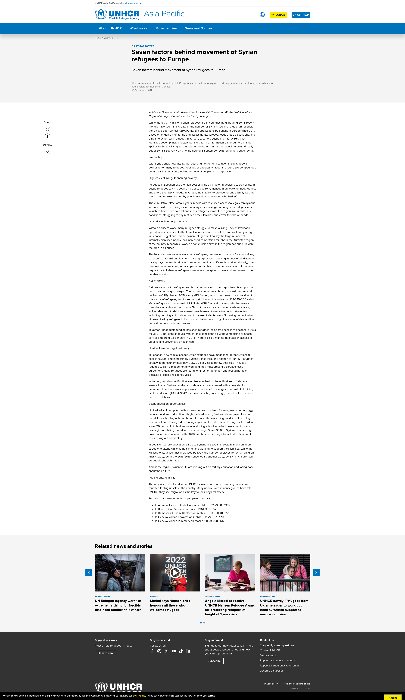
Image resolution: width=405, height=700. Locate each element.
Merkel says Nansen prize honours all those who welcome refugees (170, 605)
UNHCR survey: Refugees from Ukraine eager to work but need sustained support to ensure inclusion (284, 607)
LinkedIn (188, 651)
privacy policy (139, 696)
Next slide (316, 572)
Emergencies (166, 28)
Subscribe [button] (214, 661)
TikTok (181, 651)
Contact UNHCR (270, 650)
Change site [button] (131, 3)
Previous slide (88, 572)
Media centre (268, 655)
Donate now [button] (105, 653)
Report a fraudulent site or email (279, 665)
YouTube (174, 651)
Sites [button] (262, 14)
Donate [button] (280, 15)
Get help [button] (303, 15)
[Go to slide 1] (201, 623)
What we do (139, 28)
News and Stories (198, 28)
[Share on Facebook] (47, 136)
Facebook (152, 651)
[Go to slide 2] (204, 623)
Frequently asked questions (277, 645)
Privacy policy (271, 683)
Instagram (159, 651)
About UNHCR (110, 28)
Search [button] (252, 14)
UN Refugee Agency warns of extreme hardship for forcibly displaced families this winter (118, 605)
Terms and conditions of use (296, 683)
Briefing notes (111, 37)
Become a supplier (271, 670)
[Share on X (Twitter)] (47, 129)
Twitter (167, 651)
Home (98, 37)
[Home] (117, 14)
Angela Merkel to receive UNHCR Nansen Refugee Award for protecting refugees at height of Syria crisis (230, 607)
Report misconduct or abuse (277, 660)
